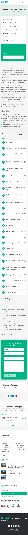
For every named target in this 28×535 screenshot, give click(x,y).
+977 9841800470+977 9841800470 (14, 523)
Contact (18, 443)
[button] (13, 425)
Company (18, 439)
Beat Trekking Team (20, 449)
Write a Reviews (20, 445)
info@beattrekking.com (20, 518)
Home (3, 439)
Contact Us (5, 53)
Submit (10, 375)
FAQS (17, 451)
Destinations (5, 441)
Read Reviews (5, 445)
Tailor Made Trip (6, 447)
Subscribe (14, 493)
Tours (3, 455)
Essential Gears (8, 390)
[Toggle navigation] (25, 3)
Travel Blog (4, 443)
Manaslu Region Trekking (6, 452)
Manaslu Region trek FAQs (11, 387)
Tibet (17, 441)
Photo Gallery (19, 447)
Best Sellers (4, 449)
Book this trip (13, 57)
